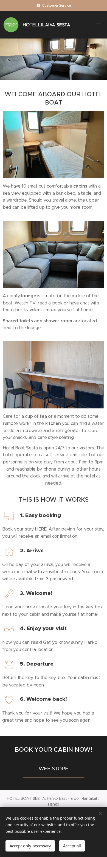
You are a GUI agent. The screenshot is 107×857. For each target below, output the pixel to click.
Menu (98, 24)
